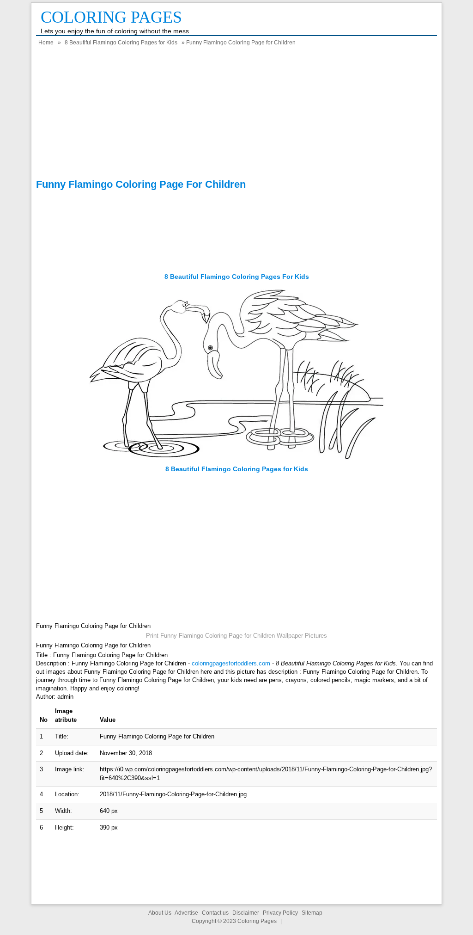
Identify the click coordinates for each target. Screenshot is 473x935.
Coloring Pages (111, 17)
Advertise (186, 913)
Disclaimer (245, 913)
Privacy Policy (280, 913)
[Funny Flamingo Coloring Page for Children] (236, 460)
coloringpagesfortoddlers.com (231, 663)
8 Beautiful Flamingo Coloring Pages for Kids (121, 42)
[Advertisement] (236, 113)
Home (46, 42)
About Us (159, 913)
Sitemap (312, 913)
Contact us (215, 913)
